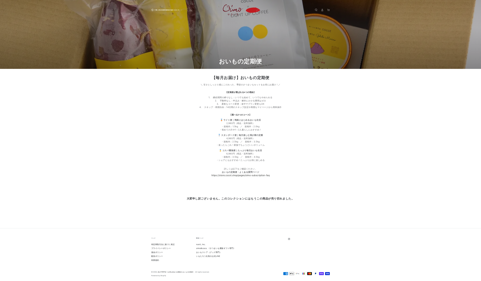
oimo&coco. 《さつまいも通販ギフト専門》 (215, 248)
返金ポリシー (157, 252)
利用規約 (155, 260)
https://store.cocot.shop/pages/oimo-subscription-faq (240, 175)
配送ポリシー (157, 256)
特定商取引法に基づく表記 (163, 244)
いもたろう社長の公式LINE (208, 256)
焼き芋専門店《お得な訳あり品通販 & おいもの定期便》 (176, 272)
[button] (316, 10)
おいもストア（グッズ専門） (208, 252)
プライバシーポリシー (161, 248)
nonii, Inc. (200, 244)
